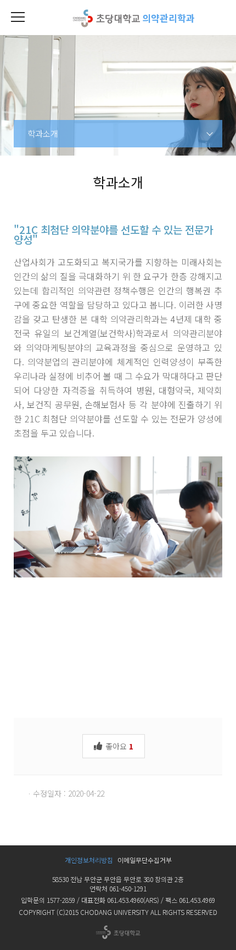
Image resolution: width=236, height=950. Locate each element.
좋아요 (118, 746)
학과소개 (42, 133)
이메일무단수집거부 (144, 860)
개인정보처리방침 (89, 860)
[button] (17, 17)
